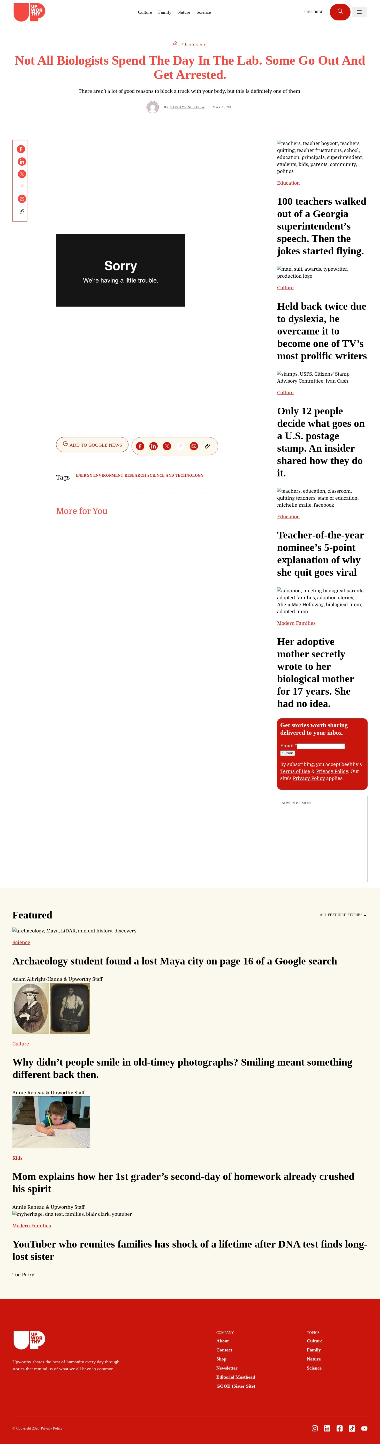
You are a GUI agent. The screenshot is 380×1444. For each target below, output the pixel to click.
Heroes (196, 44)
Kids (17, 1158)
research (135, 475)
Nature (184, 12)
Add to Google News (95, 445)
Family (164, 12)
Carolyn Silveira (187, 107)
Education (288, 183)
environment (108, 475)
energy (84, 475)
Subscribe (313, 12)
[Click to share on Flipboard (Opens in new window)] (22, 186)
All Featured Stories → (343, 915)
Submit (287, 753)
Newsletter (227, 1368)
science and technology (175, 475)
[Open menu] (359, 12)
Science (203, 12)
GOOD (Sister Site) (235, 1386)
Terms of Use (295, 771)
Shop (221, 1359)
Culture (145, 12)
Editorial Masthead (235, 1377)
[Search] (340, 12)
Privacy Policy (332, 771)
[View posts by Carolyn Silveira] (152, 107)
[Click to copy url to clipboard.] (22, 211)
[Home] (177, 44)
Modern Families (296, 623)
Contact (224, 1349)
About (222, 1340)
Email (288, 745)
